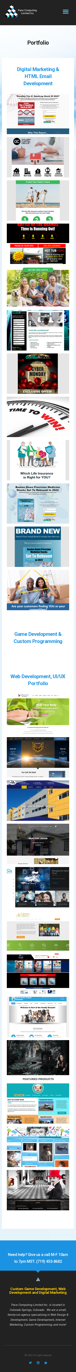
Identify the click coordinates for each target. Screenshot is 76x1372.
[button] (65, 11)
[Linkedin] (38, 1362)
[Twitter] (30, 1362)
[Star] (45, 1362)
